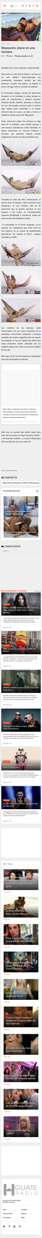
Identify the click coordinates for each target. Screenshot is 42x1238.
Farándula (6, 604)
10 (7, 1126)
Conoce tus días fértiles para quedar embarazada (18, 512)
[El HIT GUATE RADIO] (14, 6)
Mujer (8, 43)
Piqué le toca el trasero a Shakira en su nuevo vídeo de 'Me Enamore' (21, 1020)
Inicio (2, 43)
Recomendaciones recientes (14, 591)
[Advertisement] (18, 571)
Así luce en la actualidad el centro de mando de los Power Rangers (19, 965)
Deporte (24, 1213)
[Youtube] (30, 6)
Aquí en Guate (7, 1213)
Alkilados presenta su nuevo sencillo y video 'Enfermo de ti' (18, 766)
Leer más (7, 892)
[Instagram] (33, 6)
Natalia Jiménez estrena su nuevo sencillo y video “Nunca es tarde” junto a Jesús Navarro (21, 610)
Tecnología (6, 1217)
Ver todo (37, 591)
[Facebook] (26, 6)
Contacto (24, 1210)
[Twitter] (23, 6)
